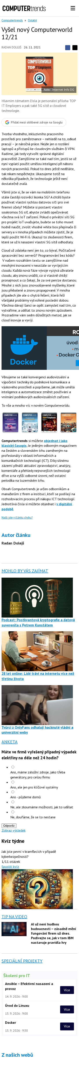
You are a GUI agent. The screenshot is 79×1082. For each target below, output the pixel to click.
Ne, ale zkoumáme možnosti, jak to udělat (41, 807)
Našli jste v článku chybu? (17, 517)
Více (67, 990)
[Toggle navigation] (73, 8)
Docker (10, 1022)
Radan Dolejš (11, 47)
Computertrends (12, 20)
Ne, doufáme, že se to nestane (33, 817)
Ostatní (32, 20)
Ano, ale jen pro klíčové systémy (34, 787)
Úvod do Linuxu (17, 1005)
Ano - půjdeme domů (25, 797)
